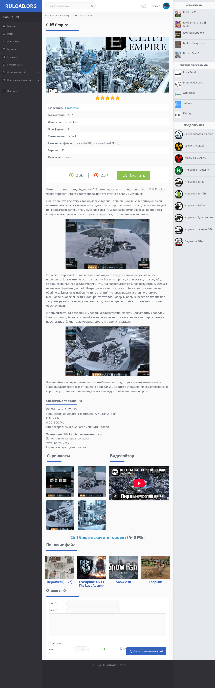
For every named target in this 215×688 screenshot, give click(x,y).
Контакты (12, 91)
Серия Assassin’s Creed (199, 133)
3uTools (187, 102)
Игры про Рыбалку (197, 169)
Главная (11, 26)
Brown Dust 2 (191, 53)
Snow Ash (123, 582)
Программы (13, 41)
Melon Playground (194, 43)
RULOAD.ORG (21, 6)
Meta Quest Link (193, 82)
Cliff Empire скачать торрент (98, 537)
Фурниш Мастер (193, 32)
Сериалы (12, 56)
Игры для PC (72, 15)
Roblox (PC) (190, 12)
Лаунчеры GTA (194, 241)
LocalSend (189, 72)
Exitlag (187, 113)
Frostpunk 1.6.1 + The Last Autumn (91, 583)
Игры (10, 33)
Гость (154, 5)
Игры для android (16, 72)
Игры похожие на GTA (199, 229)
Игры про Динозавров (199, 217)
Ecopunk (155, 582)
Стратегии (87, 15)
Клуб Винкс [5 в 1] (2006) (194, 24)
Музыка (11, 49)
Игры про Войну (195, 205)
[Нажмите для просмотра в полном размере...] (107, 268)
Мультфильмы (15, 64)
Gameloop (189, 92)
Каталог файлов (54, 15)
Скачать (137, 175)
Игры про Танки (195, 181)
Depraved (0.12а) (60, 582)
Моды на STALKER (196, 157)
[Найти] (92, 6)
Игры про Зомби (195, 193)
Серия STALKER (194, 145)
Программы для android (20, 80)
